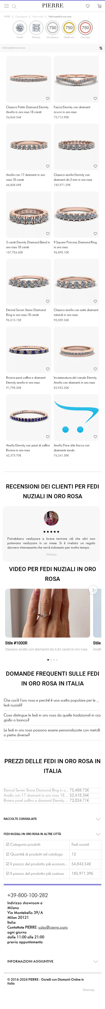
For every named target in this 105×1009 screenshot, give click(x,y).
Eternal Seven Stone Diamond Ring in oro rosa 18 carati (48, 790)
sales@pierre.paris (53, 927)
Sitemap (88, 990)
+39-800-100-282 (27, 895)
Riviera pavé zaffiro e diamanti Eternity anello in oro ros (47, 801)
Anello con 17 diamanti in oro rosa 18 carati (39, 795)
